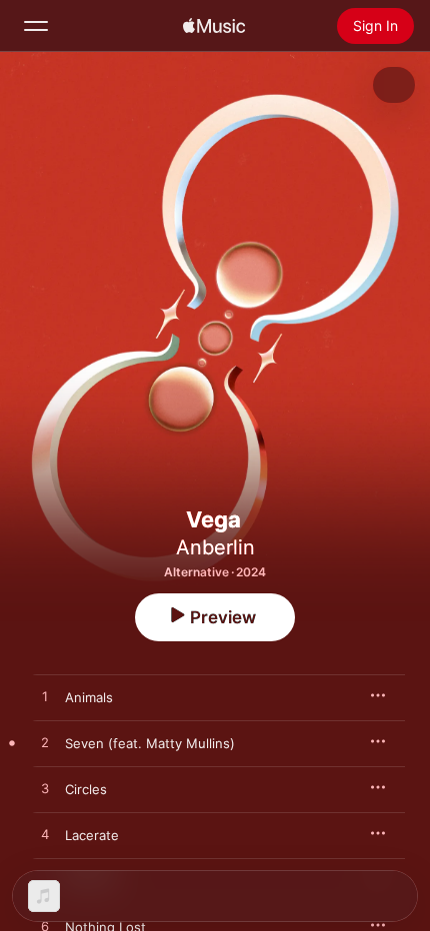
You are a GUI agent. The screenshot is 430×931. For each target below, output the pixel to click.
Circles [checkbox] (86, 789)
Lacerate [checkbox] (92, 835)
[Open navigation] (36, 26)
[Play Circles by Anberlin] (45, 789)
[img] (214, 26)
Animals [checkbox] (89, 697)
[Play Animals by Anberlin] (45, 697)
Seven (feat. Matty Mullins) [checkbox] (150, 743)
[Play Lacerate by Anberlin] (45, 835)
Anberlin (215, 547)
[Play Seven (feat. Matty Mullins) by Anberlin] (45, 743)
